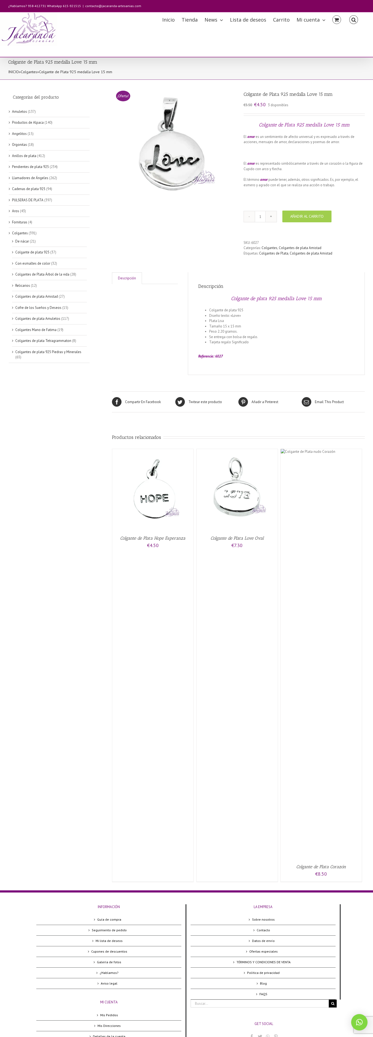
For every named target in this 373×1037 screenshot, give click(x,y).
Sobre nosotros (263, 919)
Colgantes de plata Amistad (300, 248)
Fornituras (19, 222)
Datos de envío (263, 941)
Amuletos (19, 111)
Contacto (263, 930)
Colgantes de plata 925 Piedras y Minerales (48, 352)
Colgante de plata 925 (32, 252)
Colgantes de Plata (273, 253)
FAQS (263, 994)
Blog (263, 983)
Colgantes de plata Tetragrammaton (43, 340)
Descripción (127, 278)
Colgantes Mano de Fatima (36, 329)
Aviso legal (109, 983)
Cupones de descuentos (109, 951)
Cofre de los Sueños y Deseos (38, 307)
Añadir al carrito (307, 216)
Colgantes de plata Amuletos (37, 318)
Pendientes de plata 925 (30, 166)
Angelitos (19, 133)
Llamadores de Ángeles (30, 178)
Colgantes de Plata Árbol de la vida (42, 274)
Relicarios (22, 285)
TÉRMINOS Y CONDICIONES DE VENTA (263, 962)
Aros (15, 211)
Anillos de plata (24, 155)
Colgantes (29, 71)
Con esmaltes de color (32, 263)
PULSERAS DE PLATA (27, 200)
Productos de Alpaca (28, 122)
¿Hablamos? (109, 973)
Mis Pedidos (109, 1015)
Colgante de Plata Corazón (321, 866)
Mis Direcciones (109, 1026)
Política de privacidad (263, 973)
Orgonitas (19, 144)
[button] (359, 1022)
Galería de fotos (109, 962)
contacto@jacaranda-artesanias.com (113, 6)
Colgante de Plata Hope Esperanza (152, 538)
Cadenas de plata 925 (28, 189)
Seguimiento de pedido (109, 930)
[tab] (127, 278)
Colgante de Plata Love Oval (237, 538)
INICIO (13, 71)
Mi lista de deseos (109, 941)
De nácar (22, 241)
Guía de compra (109, 919)
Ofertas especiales (263, 951)
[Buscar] (353, 19)
